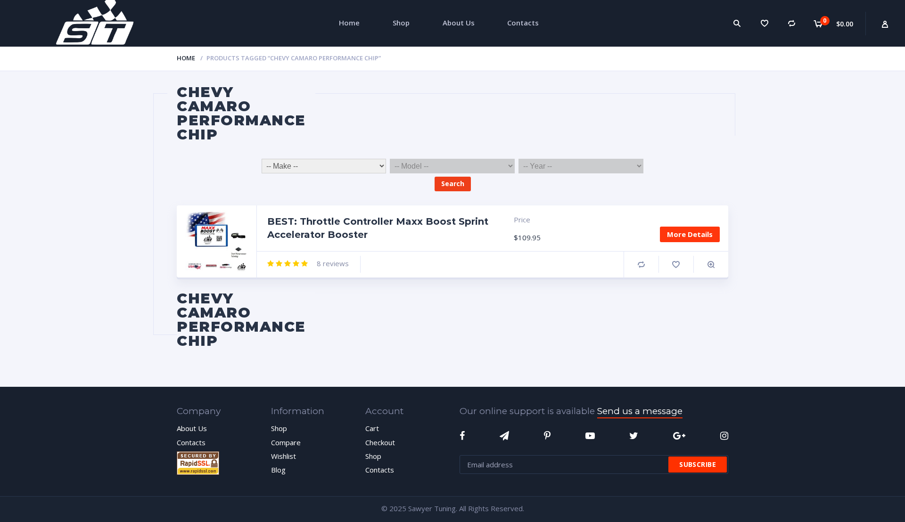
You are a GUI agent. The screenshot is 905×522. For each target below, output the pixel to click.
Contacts (191, 442)
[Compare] (791, 23)
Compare (641, 264)
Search (452, 183)
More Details (690, 234)
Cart (372, 428)
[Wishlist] (764, 23)
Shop (279, 428)
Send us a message (640, 411)
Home (186, 58)
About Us (192, 428)
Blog (278, 469)
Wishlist (283, 456)
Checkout (380, 442)
